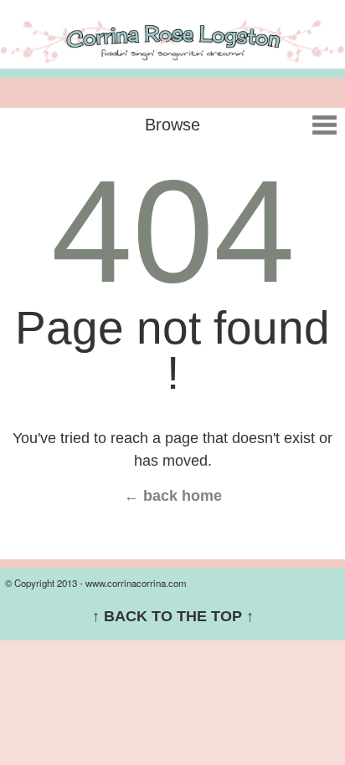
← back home (173, 495)
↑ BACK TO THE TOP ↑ (173, 616)
